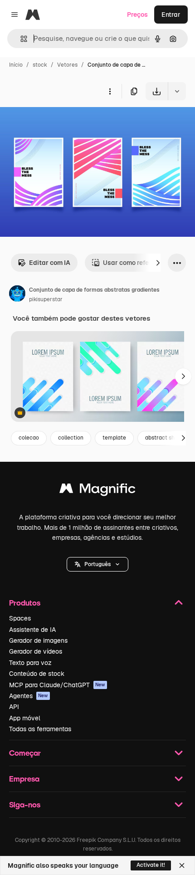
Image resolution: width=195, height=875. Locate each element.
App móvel (24, 718)
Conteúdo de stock (36, 674)
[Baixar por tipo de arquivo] (177, 91)
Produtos (24, 602)
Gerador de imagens (38, 640)
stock (40, 64)
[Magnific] (97, 491)
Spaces (20, 618)
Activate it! (150, 865)
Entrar (170, 14)
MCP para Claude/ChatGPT (57, 685)
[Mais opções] (110, 91)
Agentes (28, 696)
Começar (25, 753)
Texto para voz (30, 663)
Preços (137, 14)
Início (16, 64)
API (14, 707)
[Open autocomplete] (20, 38)
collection (70, 437)
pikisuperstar (46, 299)
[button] (97, 564)
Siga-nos (24, 804)
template (114, 437)
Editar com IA (49, 263)
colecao (29, 437)
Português (97, 564)
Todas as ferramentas (40, 729)
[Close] (181, 865)
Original (58, 121)
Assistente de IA (32, 630)
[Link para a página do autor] (17, 294)
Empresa (24, 778)
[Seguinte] (158, 263)
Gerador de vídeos (35, 651)
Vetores (67, 64)
